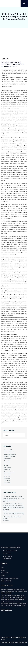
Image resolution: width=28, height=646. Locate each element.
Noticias (3, 570)
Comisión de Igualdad (9, 452)
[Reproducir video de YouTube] (14, 621)
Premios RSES (7, 474)
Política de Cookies (22, 642)
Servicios (3, 575)
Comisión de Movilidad (9, 456)
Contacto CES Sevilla (6, 581)
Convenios (7, 461)
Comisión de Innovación (10, 454)
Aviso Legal (14, 642)
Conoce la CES (4, 573)
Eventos (6, 465)
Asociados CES (8, 450)
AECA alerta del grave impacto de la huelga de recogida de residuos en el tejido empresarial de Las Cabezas (13, 498)
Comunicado (7, 458)
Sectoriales (7, 476)
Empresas (6, 463)
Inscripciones (7, 467)
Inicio (2, 567)
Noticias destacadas (9, 471)
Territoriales (7, 482)
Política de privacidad (6, 642)
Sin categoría (7, 478)
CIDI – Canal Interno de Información (9, 578)
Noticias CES (7, 469)
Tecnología (7, 480)
